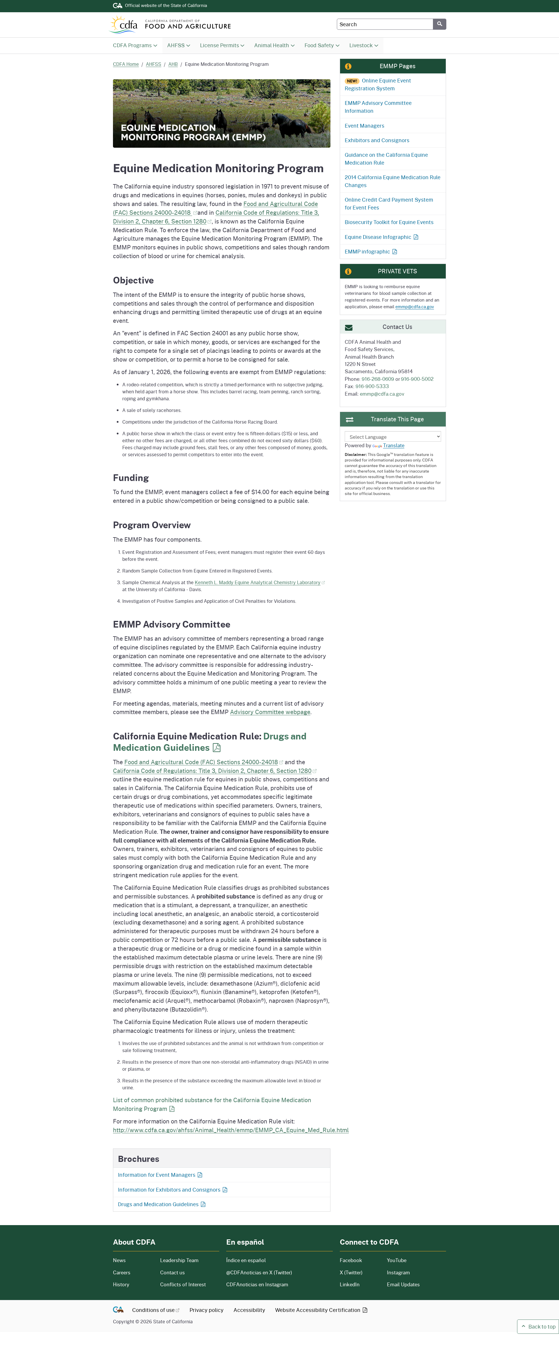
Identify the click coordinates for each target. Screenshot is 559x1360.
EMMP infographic (367, 251)
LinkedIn (350, 1284)
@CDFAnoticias (259, 1272)
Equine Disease (378, 237)
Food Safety (319, 45)
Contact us (172, 1272)
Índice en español (246, 1260)
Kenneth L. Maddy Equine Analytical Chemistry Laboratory (258, 582)
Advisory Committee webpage (270, 712)
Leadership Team (179, 1260)
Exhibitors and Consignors (377, 140)
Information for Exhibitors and (169, 1189)
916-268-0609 (378, 378)
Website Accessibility (318, 1310)
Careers (133, 1272)
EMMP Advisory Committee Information (378, 106)
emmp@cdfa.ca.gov (414, 306)
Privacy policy (207, 1310)
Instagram (398, 1272)
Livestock (361, 45)
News (133, 1260)
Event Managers (364, 125)
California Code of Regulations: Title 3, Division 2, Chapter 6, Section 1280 (212, 771)
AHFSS (176, 45)
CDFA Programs (132, 45)
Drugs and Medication (210, 741)
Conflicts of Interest (183, 1284)
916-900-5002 (417, 378)
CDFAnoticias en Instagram (257, 1284)
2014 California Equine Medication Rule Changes (393, 181)
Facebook (351, 1260)
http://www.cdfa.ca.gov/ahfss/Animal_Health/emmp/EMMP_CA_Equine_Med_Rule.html (231, 1130)
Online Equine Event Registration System (378, 84)
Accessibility (249, 1310)
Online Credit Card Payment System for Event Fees (389, 203)
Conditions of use (153, 1310)
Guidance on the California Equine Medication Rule (386, 158)
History (133, 1284)
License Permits (219, 45)
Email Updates (403, 1284)
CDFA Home (126, 64)
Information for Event (156, 1174)
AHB (173, 64)
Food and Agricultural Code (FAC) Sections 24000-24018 (201, 762)
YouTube (396, 1260)
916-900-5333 (372, 386)
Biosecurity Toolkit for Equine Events (389, 222)
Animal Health (271, 45)
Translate (393, 445)
